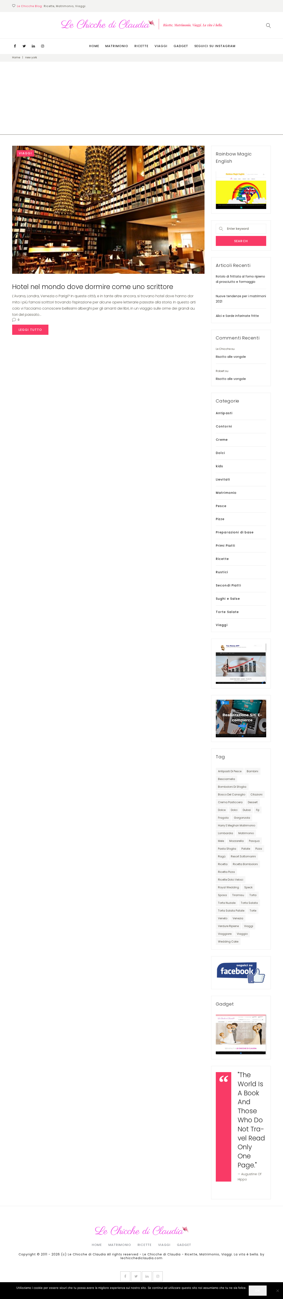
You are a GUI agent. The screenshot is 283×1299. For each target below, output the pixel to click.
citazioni (256, 794)
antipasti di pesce (229, 771)
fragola (223, 818)
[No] (277, 1290)
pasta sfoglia (227, 849)
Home (94, 46)
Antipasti (224, 413)
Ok (257, 1290)
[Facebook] (15, 46)
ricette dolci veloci (230, 879)
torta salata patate (231, 910)
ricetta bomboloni (245, 864)
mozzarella (236, 841)
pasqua (254, 841)
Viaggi (161, 46)
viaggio (242, 934)
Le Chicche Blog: (30, 6)
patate (245, 849)
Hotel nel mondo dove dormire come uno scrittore (92, 286)
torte (253, 910)
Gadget (181, 46)
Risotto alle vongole (231, 356)
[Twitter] (24, 46)
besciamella (226, 779)
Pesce (221, 506)
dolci (234, 810)
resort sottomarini (243, 856)
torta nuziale (226, 903)
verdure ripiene (228, 926)
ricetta (223, 864)
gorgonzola (242, 818)
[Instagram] (42, 46)
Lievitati (223, 479)
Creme (222, 439)
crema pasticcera (230, 802)
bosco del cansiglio (231, 794)
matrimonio (246, 833)
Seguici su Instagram (214, 46)
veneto (222, 918)
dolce (222, 810)
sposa (222, 895)
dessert (253, 802)
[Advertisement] (141, 104)
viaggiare (224, 934)
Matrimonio (116, 46)
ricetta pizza (226, 872)
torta (252, 895)
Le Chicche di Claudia (87, 1254)
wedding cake (228, 941)
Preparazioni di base (235, 532)
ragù (222, 856)
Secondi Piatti (228, 585)
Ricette (141, 46)
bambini (252, 771)
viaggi (248, 926)
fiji (257, 810)
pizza (258, 849)
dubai (247, 810)
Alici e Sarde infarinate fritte (237, 316)
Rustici (222, 572)
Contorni (224, 426)
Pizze (220, 519)
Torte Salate (227, 612)
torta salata (249, 903)
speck (248, 887)
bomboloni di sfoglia (232, 787)
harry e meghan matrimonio (236, 825)
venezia (238, 918)
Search (241, 241)
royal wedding (228, 887)
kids (219, 466)
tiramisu (238, 895)
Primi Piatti (225, 545)
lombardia (225, 833)
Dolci (220, 453)
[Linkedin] (33, 46)
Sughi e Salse (228, 598)
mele (221, 841)
